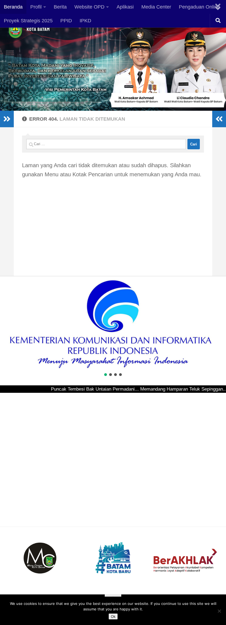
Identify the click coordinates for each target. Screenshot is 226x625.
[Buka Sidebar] (7, 119)
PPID (66, 20)
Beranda (13, 7)
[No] (219, 611)
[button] (8, 324)
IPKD (85, 20)
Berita (60, 7)
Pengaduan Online (199, 7)
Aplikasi (125, 7)
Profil (36, 7)
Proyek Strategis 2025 (28, 20)
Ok (113, 616)
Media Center (156, 7)
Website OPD (89, 7)
